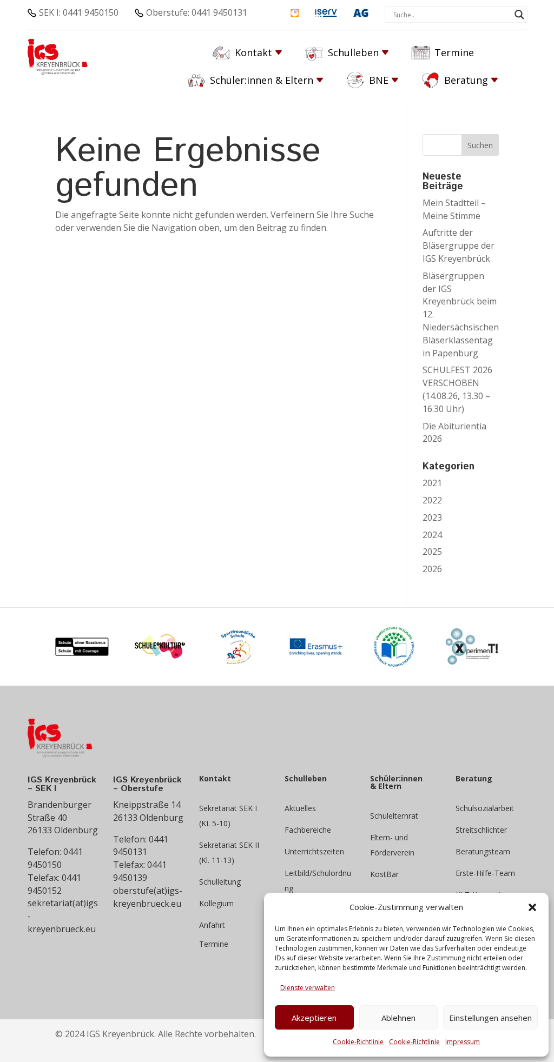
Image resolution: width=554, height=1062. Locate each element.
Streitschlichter (481, 830)
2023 (432, 517)
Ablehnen (398, 1017)
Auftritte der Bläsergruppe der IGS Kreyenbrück (458, 245)
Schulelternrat (394, 816)
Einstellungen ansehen (490, 1017)
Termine (454, 52)
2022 (432, 500)
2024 (432, 535)
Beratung (466, 80)
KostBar (384, 874)
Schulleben (353, 52)
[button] (532, 907)
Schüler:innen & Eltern (261, 80)
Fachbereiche (308, 830)
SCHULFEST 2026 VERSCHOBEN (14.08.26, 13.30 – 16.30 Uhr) (457, 389)
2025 (432, 551)
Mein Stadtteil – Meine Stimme (454, 209)
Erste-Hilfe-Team (485, 873)
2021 (432, 483)
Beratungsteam (483, 851)
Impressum (462, 1041)
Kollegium (216, 903)
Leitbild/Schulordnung (318, 880)
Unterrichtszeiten (314, 851)
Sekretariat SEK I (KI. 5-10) (228, 815)
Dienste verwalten (307, 987)
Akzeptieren (314, 1017)
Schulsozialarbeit (485, 808)
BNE (378, 80)
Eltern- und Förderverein (392, 845)
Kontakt (253, 52)
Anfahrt (212, 925)
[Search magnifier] (519, 14)
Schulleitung (220, 882)
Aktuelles (300, 808)
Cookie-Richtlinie (358, 1041)
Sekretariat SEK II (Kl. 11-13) (229, 852)
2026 (432, 569)
